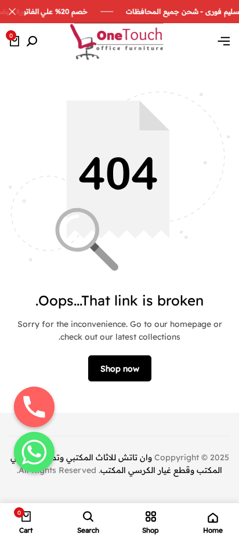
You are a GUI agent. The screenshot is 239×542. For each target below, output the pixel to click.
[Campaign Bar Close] (12, 11)
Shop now (119, 368)
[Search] (32, 41)
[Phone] (34, 407)
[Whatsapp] (34, 452)
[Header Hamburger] (224, 41)
